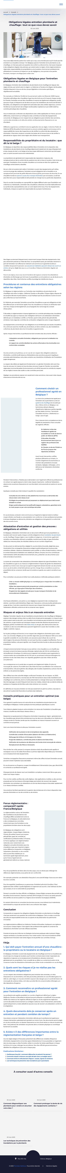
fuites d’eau (31, 624)
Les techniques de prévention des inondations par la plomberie (28, 1061)
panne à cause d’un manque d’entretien (30, 175)
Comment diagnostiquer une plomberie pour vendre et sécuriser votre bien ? (17, 1106)
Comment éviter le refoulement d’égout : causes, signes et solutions (30, 1058)
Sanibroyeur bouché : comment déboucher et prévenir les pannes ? (29, 1054)
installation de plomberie (52, 535)
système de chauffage (43, 403)
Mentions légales (51, 1166)
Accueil (5, 12)
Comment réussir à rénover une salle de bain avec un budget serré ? (29, 1056)
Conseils (13, 12)
